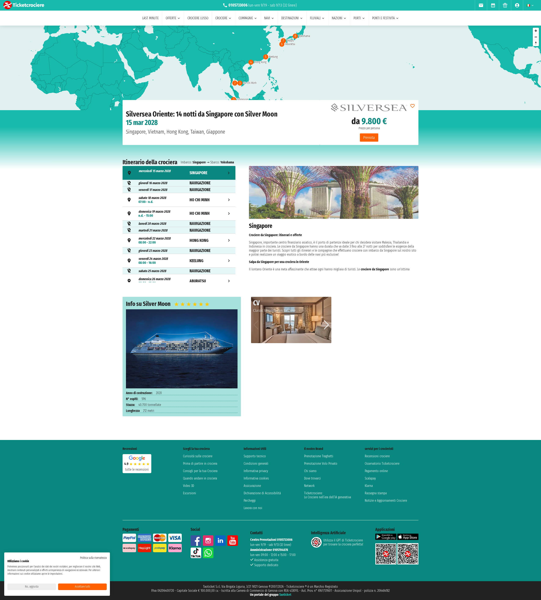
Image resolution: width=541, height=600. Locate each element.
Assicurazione (252, 486)
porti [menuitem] (357, 18)
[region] (270, 68)
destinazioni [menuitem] (290, 18)
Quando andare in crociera (200, 478)
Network (309, 486)
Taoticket (285, 595)
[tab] (179, 173)
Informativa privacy (256, 471)
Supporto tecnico (255, 456)
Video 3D (188, 486)
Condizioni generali (256, 464)
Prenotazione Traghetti (318, 456)
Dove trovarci (312, 478)
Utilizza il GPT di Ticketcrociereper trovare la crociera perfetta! (343, 542)
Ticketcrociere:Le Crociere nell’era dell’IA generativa (327, 495)
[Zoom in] (536, 31)
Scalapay (370, 478)
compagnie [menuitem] (246, 18)
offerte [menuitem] (171, 18)
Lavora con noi (253, 508)
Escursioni (189, 493)
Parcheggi (250, 501)
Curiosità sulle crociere (197, 456)
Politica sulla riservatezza (93, 558)
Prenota (369, 137)
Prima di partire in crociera (200, 464)
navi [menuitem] (267, 18)
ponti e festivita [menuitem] (383, 18)
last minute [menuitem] (150, 18)
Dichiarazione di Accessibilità (262, 493)
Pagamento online (376, 471)
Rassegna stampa (376, 493)
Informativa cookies (256, 478)
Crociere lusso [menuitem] (197, 18)
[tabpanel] (333, 224)
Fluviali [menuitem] (315, 18)
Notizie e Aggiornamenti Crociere (386, 501)
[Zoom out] (536, 37)
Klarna (369, 486)
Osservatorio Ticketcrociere (382, 464)
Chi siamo (310, 471)
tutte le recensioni (137, 469)
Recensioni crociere (377, 456)
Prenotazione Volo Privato (320, 464)
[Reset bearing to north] (536, 43)
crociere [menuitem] (221, 18)
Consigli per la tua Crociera (200, 471)
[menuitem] (481, 5)
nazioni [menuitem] (337, 18)
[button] (326, 325)
